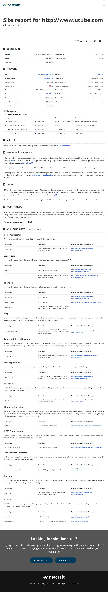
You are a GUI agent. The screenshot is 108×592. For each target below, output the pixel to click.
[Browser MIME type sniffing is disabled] (19, 470)
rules (13, 160)
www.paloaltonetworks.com (80, 298)
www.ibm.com (88, 302)
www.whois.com (86, 269)
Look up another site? (15, 25)
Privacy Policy (57, 584)
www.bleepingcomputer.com (80, 271)
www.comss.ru (75, 400)
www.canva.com (76, 357)
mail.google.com (76, 471)
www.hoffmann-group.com (90, 469)
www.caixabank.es (77, 302)
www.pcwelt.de (76, 331)
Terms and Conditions (70, 584)
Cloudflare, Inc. (48, 78)
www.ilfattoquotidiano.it (89, 400)
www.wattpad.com (77, 376)
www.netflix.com (76, 469)
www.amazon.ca (76, 447)
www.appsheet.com (77, 402)
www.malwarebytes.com (79, 378)
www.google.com (76, 492)
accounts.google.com (91, 275)
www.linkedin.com (77, 355)
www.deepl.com (76, 248)
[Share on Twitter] (86, 40)
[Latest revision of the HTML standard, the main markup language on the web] (10, 493)
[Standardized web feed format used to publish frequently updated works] (8, 401)
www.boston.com (89, 376)
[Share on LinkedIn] (95, 40)
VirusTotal (48, 90)
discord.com (75, 522)
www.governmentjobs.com (79, 518)
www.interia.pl (97, 302)
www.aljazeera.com (77, 333)
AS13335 (48, 94)
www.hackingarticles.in (87, 516)
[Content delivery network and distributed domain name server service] (12, 249)
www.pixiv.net (75, 269)
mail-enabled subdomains (42, 175)
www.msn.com (87, 492)
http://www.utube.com (44, 74)
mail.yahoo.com (97, 426)
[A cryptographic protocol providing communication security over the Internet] (8, 276)
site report (93, 168)
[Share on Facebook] (91, 40)
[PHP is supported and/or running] (8, 270)
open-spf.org (26, 163)
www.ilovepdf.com (77, 250)
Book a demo (65, 560)
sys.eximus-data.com (77, 275)
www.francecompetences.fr (90, 331)
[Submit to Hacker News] (100, 40)
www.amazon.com (77, 494)
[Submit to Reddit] (81, 40)
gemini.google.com (77, 277)
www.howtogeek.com (87, 296)
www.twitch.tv (75, 426)
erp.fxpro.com (84, 522)
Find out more (41, 560)
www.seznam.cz (97, 447)
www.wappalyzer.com (90, 355)
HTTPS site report (63, 146)
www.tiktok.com (86, 426)
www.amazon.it (87, 447)
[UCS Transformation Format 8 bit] (8, 426)
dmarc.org (51, 195)
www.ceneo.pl (75, 296)
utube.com (100, 74)
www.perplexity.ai (87, 248)
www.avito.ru (75, 516)
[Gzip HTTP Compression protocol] (19, 447)
